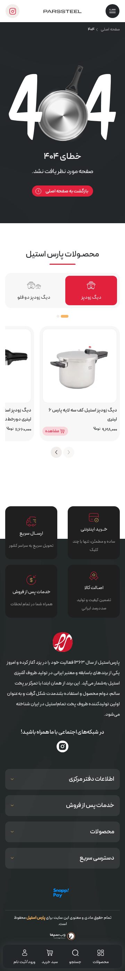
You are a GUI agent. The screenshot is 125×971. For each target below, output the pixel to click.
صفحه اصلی (110, 29)
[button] (64, 316)
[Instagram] (62, 746)
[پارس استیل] (62, 11)
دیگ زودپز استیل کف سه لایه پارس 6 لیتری (83, 415)
